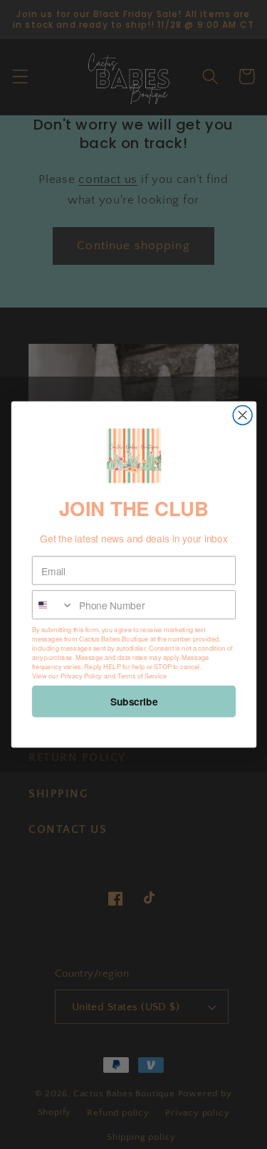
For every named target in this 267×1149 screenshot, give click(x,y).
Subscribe (133, 701)
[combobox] (52, 605)
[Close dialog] (242, 415)
